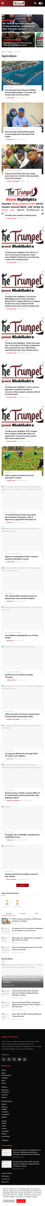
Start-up (4, 1097)
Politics (4, 1087)
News (6, 212)
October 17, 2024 (27, 800)
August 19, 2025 (21, 561)
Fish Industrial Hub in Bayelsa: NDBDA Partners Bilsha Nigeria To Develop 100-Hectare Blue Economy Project (20, 92)
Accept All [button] (21, 1201)
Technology (5, 1131)
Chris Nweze (10, 97)
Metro (3, 1080)
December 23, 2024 (27, 719)
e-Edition (5, 1140)
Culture (4, 1126)
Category (9, 52)
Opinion (5, 1107)
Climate (4, 1123)
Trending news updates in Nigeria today (20, 215)
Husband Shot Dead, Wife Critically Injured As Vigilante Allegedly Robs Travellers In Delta (25, 993)
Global (4, 1121)
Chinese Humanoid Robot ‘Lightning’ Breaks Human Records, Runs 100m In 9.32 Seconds (26, 1005)
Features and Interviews (12, 40)
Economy (5, 1095)
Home (3, 52)
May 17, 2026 (25, 181)
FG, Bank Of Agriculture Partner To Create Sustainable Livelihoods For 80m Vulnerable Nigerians (19, 26)
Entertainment (7, 1101)
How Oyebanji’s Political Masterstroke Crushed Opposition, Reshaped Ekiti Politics (20, 134)
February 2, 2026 (22, 480)
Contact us (6, 1179)
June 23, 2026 (21, 139)
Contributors (6, 1114)
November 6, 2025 (21, 522)
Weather (4, 1134)
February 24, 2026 (24, 397)
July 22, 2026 (20, 97)
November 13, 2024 (20, 758)
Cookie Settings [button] (9, 1201)
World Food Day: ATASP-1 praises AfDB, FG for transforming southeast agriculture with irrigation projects (22, 795)
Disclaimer (5, 1176)
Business (5, 1090)
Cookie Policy (7, 1173)
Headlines (5, 1078)
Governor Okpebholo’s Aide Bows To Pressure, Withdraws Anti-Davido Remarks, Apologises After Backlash (21, 980)
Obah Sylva (10, 522)
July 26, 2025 (20, 640)
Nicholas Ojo (11, 139)
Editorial (4, 1117)
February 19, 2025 (21, 840)
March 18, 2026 (23, 218)
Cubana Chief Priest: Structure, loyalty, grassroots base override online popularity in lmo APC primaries (22, 176)
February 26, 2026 (24, 353)
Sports (4, 1104)
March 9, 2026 (23, 262)
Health (4, 1083)
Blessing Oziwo (11, 218)
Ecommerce (5, 1092)
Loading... (22, 885)
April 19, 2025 (21, 680)
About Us (5, 1182)
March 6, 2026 (23, 309)
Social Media (6, 1136)
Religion (4, 1109)
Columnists (5, 1112)
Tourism (4, 1128)
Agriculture (8, 20)
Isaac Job (10, 758)
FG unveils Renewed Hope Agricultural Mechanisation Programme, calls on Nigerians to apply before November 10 (20, 517)
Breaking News (6, 1075)
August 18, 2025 (21, 601)
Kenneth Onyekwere (13, 181)
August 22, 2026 (9, 985)
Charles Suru (11, 480)
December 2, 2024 (23, 879)
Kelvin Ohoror (11, 879)
